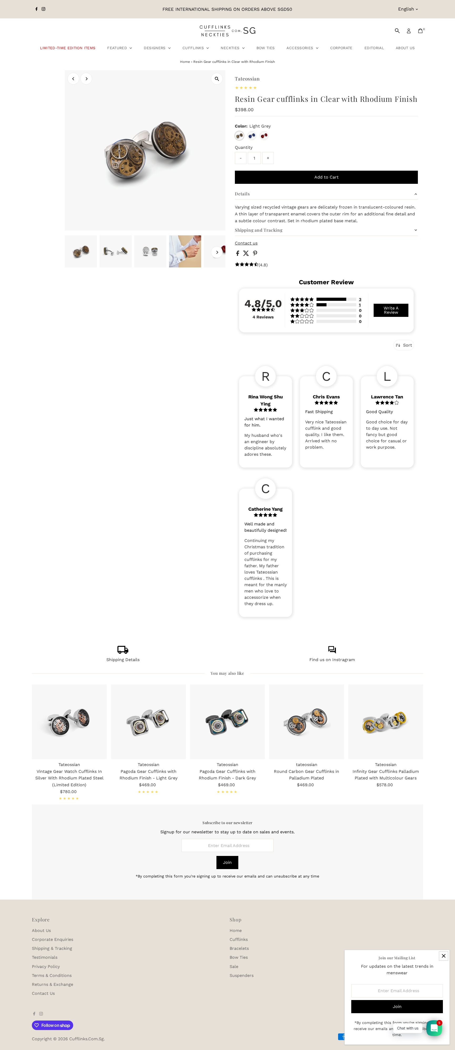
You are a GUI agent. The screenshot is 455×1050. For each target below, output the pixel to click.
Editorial (374, 48)
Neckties (231, 48)
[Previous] (73, 79)
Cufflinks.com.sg (86, 1038)
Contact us (246, 243)
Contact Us (43, 993)
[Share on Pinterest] (255, 254)
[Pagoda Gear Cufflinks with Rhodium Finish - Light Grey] (148, 721)
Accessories (300, 48)
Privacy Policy (46, 966)
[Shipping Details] (122, 652)
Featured (117, 48)
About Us (405, 48)
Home (185, 62)
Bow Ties (265, 48)
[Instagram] (43, 9)
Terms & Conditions (52, 975)
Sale (234, 966)
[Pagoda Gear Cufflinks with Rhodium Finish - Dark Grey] (227, 721)
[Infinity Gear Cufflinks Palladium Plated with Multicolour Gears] (385, 721)
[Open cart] (420, 30)
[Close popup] (443, 956)
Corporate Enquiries (52, 939)
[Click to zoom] (217, 79)
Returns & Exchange (52, 984)
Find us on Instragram (332, 659)
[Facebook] (36, 9)
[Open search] (397, 30)
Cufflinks (193, 48)
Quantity (244, 147)
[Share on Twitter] (246, 254)
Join (227, 862)
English (406, 9)
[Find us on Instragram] (332, 652)
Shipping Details (123, 659)
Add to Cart (326, 177)
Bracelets (239, 948)
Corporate (341, 48)
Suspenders (242, 975)
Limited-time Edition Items (67, 48)
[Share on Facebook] (238, 254)
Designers (155, 48)
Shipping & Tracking (52, 948)
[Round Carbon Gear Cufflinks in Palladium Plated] (306, 721)
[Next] (86, 79)
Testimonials (44, 957)
